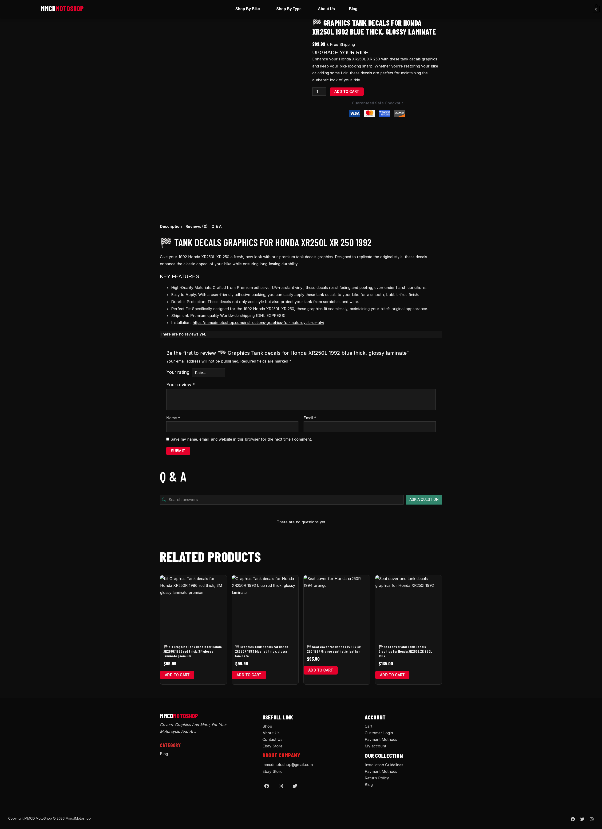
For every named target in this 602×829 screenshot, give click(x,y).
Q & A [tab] (216, 226)
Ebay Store (272, 746)
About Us (326, 9)
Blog (353, 9)
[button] (248, 9)
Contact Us (272, 739)
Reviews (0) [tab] (197, 226)
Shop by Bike (247, 9)
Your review (180, 384)
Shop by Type (288, 9)
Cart (368, 726)
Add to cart (346, 91)
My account (375, 746)
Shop (267, 726)
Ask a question (424, 499)
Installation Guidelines (384, 764)
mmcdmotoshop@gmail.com (287, 764)
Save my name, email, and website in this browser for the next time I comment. (241, 439)
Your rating (178, 372)
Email (310, 417)
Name (173, 417)
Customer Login (379, 732)
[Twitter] (295, 786)
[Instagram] (281, 786)
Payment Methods (381, 739)
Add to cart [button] (177, 675)
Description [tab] (171, 226)
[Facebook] (266, 786)
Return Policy (377, 778)
